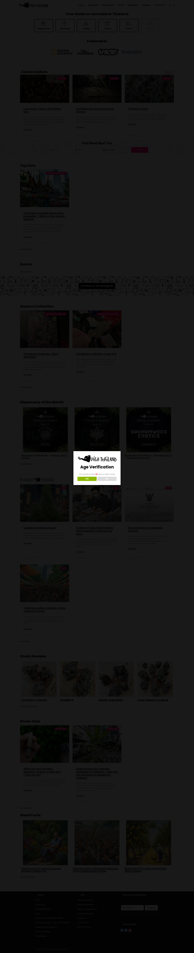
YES (87, 479)
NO (107, 479)
